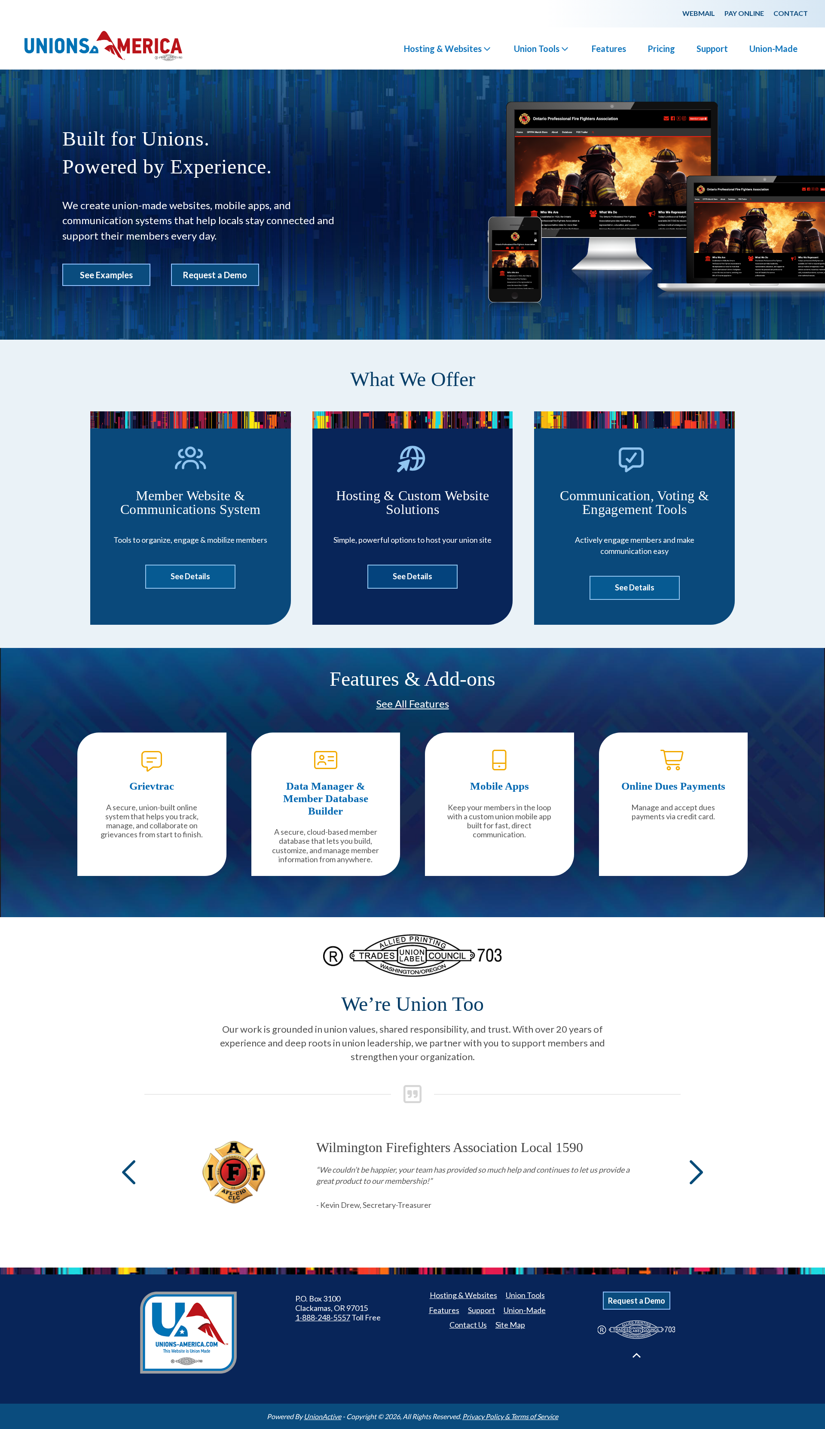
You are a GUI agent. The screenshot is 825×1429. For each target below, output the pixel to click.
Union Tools (536, 48)
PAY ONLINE (744, 13)
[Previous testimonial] (130, 1172)
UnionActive (322, 1416)
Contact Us (468, 1324)
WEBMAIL (698, 13)
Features (609, 48)
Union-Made (773, 48)
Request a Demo (215, 275)
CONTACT (790, 13)
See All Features (412, 703)
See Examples (106, 275)
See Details (190, 576)
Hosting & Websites (443, 48)
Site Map (510, 1324)
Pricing (661, 48)
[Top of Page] (636, 1355)
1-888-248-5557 (322, 1317)
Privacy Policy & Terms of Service (510, 1416)
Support (712, 48)
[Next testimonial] (694, 1172)
